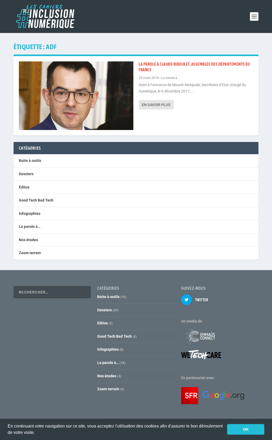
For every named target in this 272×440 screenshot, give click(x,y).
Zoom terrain (30, 253)
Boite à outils (30, 160)
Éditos (24, 187)
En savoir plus (156, 105)
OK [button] (246, 429)
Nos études (28, 240)
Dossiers (26, 174)
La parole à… (170, 78)
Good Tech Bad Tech (36, 200)
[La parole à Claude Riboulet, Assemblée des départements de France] (76, 95)
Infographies (29, 213)
